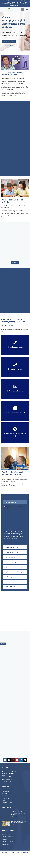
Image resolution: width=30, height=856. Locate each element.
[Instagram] (13, 760)
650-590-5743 (9, 779)
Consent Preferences (7, 802)
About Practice (5, 798)
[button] (27, 9)
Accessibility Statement (7, 796)
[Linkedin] (21, 760)
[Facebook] (5, 760)
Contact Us (4, 800)
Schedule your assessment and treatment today (18, 4)
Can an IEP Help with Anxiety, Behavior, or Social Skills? (18, 822)
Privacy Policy (5, 792)
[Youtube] (17, 760)
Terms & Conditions (6, 794)
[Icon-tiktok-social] (25, 760)
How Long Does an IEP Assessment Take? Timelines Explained (18, 813)
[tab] (15, 502)
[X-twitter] (9, 760)
